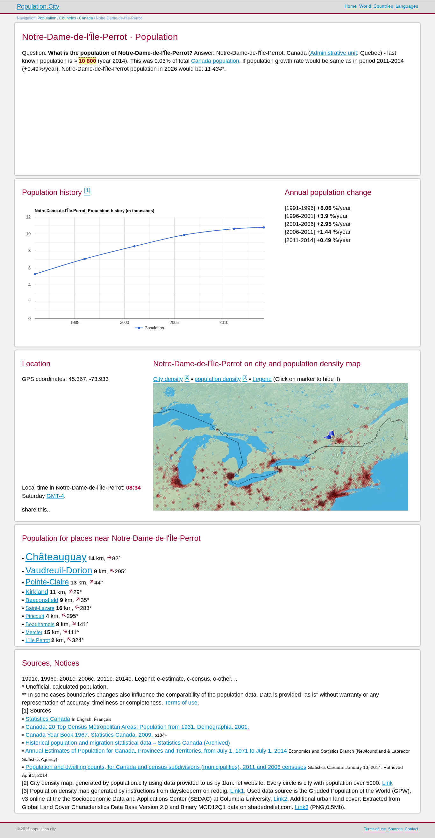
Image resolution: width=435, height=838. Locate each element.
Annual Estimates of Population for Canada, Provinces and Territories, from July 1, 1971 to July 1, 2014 (156, 751)
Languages (407, 6)
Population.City (38, 6)
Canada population (215, 61)
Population (47, 18)
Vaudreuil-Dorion (58, 570)
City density (168, 379)
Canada (86, 18)
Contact (411, 829)
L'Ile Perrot (37, 640)
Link (387, 783)
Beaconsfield (41, 600)
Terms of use (181, 702)
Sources (395, 829)
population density (218, 379)
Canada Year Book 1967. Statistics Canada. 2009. (89, 735)
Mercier (33, 632)
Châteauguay (56, 556)
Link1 (237, 791)
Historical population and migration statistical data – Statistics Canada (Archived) (127, 743)
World (365, 6)
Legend (262, 379)
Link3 (302, 807)
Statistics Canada (47, 719)
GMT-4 (55, 496)
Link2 (280, 799)
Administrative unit (333, 53)
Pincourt (34, 616)
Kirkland (36, 591)
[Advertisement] (213, 123)
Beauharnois (39, 624)
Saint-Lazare (39, 608)
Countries (383, 6)
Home (351, 6)
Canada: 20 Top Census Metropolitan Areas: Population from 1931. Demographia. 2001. (137, 727)
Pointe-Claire (47, 581)
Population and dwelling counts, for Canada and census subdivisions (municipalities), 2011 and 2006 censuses (165, 767)
